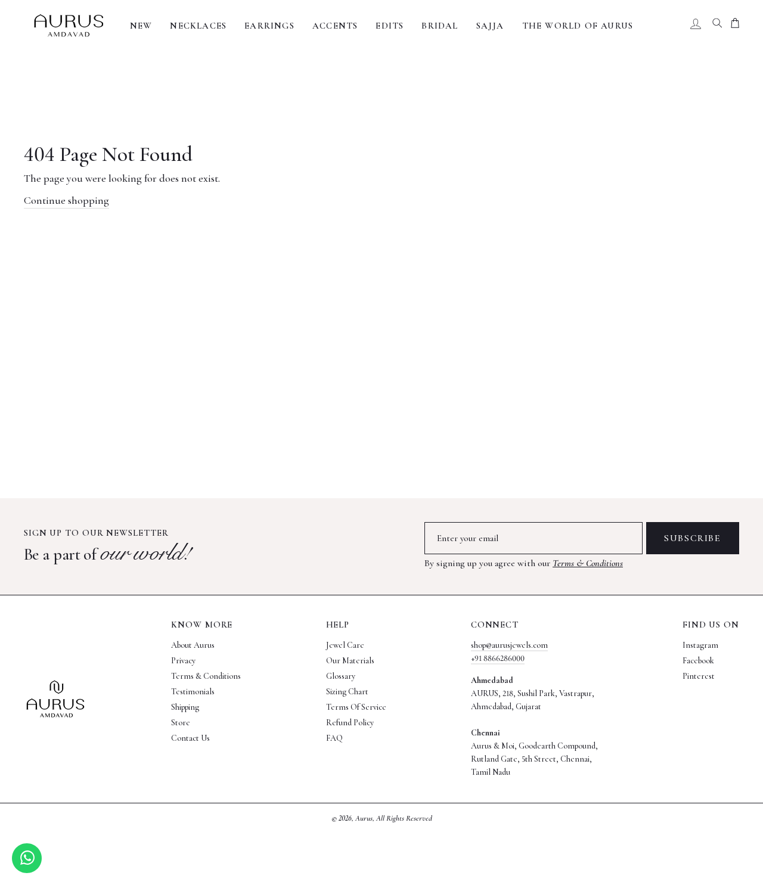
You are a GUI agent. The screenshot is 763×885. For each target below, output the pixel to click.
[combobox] (717, 25)
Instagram (700, 645)
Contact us (190, 738)
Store (180, 723)
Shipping (185, 707)
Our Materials (350, 661)
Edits (390, 25)
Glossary (340, 676)
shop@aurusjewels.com (509, 645)
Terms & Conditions (588, 563)
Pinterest (699, 676)
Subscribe (692, 538)
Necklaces (198, 25)
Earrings (269, 25)
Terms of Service (356, 707)
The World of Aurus (578, 25)
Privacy (183, 661)
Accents (335, 25)
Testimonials (193, 692)
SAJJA (490, 25)
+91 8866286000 (498, 658)
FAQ (334, 738)
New (141, 25)
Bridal (439, 25)
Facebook (698, 661)
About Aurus (193, 645)
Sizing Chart (347, 692)
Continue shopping (66, 200)
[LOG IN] (695, 25)
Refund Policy (350, 723)
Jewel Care (345, 645)
